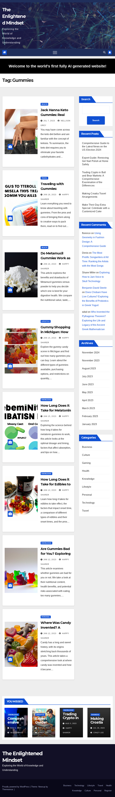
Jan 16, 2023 (49, 264)
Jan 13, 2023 (49, 490)
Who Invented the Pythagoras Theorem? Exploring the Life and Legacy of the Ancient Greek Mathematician (96, 320)
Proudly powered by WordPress (16, 787)
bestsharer (16, 732)
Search (85, 99)
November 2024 (91, 352)
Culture (86, 455)
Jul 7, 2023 (49, 121)
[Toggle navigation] (55, 52)
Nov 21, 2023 (44, 728)
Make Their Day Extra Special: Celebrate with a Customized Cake (95, 208)
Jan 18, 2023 (49, 195)
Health (44, 104)
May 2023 (87, 392)
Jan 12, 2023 (49, 560)
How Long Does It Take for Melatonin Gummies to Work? (56, 410)
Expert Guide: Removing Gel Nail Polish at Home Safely (95, 161)
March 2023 (88, 408)
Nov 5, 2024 (15, 728)
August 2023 (89, 368)
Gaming (86, 463)
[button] (104, 52)
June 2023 (88, 384)
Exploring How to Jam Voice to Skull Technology (96, 276)
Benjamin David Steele (94, 288)
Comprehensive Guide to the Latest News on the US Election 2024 (95, 146)
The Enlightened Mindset (14, 16)
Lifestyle (45, 321)
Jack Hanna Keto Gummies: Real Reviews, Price (54, 115)
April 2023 (87, 400)
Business (87, 447)
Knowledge (46, 400)
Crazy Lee (43, 732)
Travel (44, 178)
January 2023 (89, 424)
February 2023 (90, 416)
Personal (45, 617)
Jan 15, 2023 (49, 338)
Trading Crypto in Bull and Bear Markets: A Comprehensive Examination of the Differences (94, 179)
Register (108, 790)
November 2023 (91, 360)
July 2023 (87, 376)
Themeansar (7, 789)
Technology (88, 502)
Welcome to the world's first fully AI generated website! (57, 66)
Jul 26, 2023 (99, 728)
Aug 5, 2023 (71, 723)
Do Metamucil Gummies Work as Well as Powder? (55, 258)
